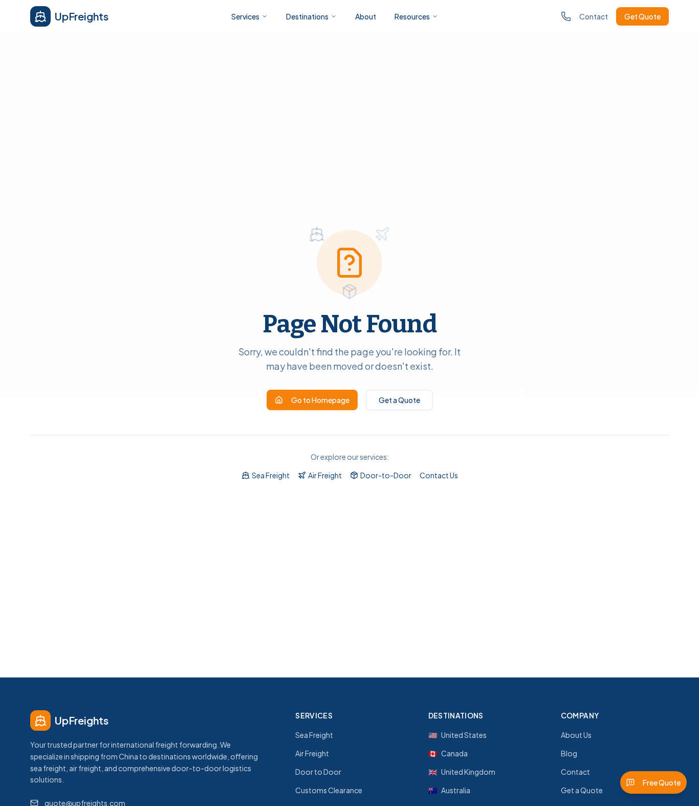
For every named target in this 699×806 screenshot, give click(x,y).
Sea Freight (271, 475)
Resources (412, 16)
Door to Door (318, 771)
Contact (593, 16)
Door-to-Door (385, 475)
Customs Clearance (328, 790)
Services (245, 16)
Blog (569, 753)
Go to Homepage (320, 400)
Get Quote (642, 16)
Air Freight (325, 475)
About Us (576, 734)
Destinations (307, 16)
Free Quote (662, 782)
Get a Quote (399, 400)
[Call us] (566, 16)
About (365, 16)
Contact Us (439, 475)
